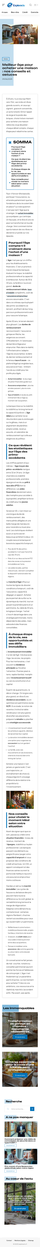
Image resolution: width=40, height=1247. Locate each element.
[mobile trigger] (4, 5)
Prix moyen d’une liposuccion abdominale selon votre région (19, 1167)
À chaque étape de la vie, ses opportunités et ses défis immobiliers (21, 172)
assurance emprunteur (17, 296)
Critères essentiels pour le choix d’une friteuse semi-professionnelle (20, 1065)
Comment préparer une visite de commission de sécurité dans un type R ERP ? (20, 1140)
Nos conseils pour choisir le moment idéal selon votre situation (20, 182)
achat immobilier (25, 213)
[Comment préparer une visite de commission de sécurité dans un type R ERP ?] (21, 1129)
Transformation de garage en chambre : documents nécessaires (20, 1026)
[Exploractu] (16, 5)
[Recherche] (30, 5)
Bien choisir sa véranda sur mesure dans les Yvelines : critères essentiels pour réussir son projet (20, 1200)
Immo (6, 59)
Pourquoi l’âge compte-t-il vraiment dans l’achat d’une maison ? (18, 151)
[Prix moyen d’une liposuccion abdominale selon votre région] (21, 1156)
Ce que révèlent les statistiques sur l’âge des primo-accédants (20, 162)
